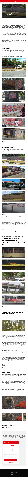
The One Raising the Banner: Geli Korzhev (8, 425)
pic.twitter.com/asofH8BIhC (9, 240)
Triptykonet (3, 410)
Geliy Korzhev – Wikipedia (5, 427)
